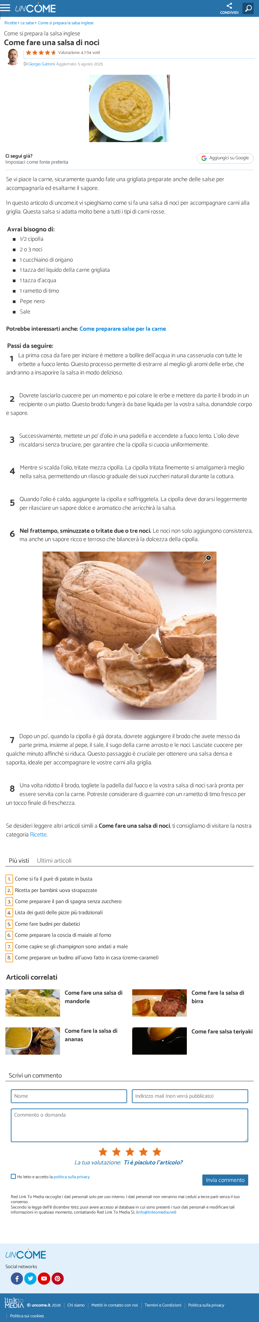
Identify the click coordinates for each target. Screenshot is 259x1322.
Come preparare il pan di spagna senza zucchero (68, 901)
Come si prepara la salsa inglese (65, 23)
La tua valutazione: (97, 1163)
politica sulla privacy (72, 1177)
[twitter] (30, 1279)
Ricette (10, 23)
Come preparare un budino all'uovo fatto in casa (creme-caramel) (87, 957)
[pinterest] (58, 1279)
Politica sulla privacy (206, 1305)
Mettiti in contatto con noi (114, 1305)
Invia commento (225, 1180)
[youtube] (44, 1279)
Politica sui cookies (27, 1316)
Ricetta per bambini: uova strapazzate (56, 890)
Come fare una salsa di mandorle (93, 997)
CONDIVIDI (229, 13)
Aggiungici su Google (228, 158)
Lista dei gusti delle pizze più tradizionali (59, 912)
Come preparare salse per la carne (123, 329)
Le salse (27, 23)
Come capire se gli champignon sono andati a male (71, 946)
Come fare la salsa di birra (218, 997)
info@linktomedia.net (156, 1212)
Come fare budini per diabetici (47, 924)
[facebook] (17, 1279)
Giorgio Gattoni (41, 64)
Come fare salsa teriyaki (222, 1032)
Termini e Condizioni (163, 1305)
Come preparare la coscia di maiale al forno (63, 935)
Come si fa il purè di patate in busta (53, 879)
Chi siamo (76, 1305)
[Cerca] (249, 8)
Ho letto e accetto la (53, 1177)
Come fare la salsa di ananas (91, 1035)
